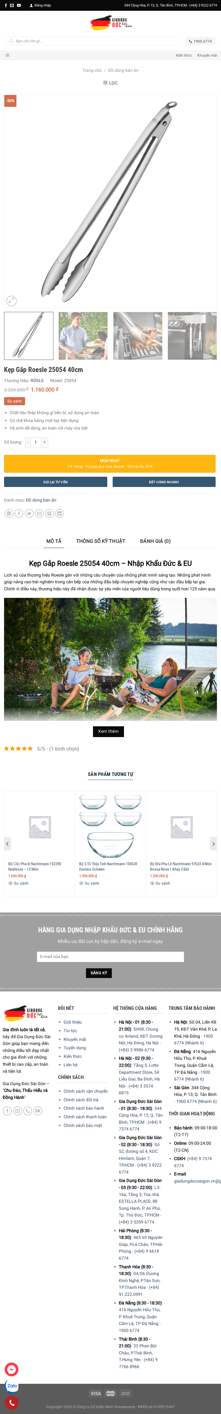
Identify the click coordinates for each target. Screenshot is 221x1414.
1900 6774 (129, 1330)
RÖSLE (37, 380)
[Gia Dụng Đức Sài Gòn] (110, 23)
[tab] (54, 541)
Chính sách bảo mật (83, 1125)
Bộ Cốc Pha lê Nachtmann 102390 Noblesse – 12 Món (34, 866)
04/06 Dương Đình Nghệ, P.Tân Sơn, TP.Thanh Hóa (139, 1280)
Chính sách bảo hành (84, 1108)
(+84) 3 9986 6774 (136, 1049)
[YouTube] (19, 5)
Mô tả (54, 541)
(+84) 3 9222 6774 (203, 5)
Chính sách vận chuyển (86, 1091)
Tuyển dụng (75, 1047)
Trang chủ (92, 70)
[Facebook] (6, 5)
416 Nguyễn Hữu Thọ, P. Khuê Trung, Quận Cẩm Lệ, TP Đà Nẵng (139, 1316)
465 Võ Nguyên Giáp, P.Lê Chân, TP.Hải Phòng (141, 1244)
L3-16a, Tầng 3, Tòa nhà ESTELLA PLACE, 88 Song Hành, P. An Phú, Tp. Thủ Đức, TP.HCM (140, 1201)
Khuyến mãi (207, 55)
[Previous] (15, 201)
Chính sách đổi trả (81, 1099)
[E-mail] (12, 5)
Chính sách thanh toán (85, 1116)
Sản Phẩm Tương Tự (110, 774)
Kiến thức (184, 55)
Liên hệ (70, 1064)
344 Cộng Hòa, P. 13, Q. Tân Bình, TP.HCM (141, 1115)
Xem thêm (108, 731)
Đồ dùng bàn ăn (123, 70)
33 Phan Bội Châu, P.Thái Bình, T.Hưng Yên (138, 1352)
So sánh (14, 401)
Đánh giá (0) (155, 541)
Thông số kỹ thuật (101, 541)
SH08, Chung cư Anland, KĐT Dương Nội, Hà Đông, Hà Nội (141, 1036)
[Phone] (11, 1403)
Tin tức (70, 1030)
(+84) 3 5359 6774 (136, 1222)
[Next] (205, 201)
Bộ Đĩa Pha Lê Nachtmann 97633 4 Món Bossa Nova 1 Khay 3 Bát (181, 866)
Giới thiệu (73, 1022)
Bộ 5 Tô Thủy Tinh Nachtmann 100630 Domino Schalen (108, 866)
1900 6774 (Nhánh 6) (196, 1101)
